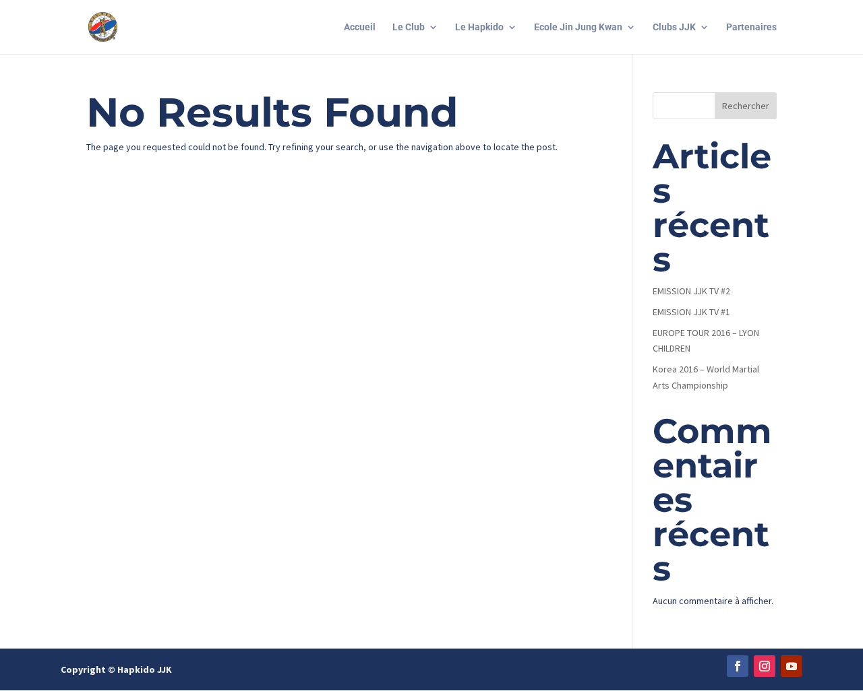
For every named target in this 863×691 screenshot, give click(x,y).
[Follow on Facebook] (737, 666)
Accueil (360, 27)
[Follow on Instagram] (764, 666)
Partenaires (751, 27)
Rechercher (745, 106)
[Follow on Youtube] (791, 666)
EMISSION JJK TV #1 (691, 312)
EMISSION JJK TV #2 (691, 291)
